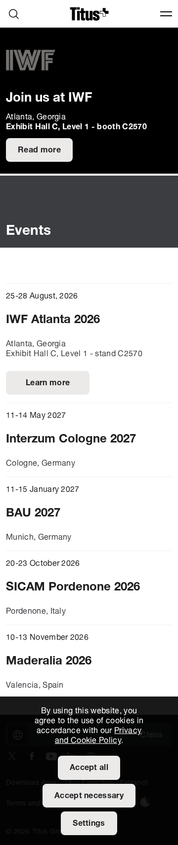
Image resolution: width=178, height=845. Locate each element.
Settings (89, 824)
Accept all (89, 768)
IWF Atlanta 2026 (53, 320)
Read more (39, 150)
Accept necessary (89, 796)
